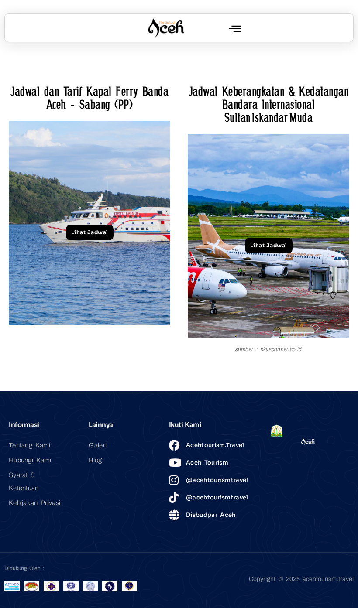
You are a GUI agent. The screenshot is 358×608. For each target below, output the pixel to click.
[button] (235, 29)
